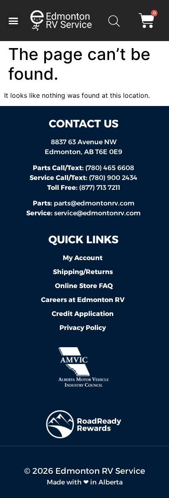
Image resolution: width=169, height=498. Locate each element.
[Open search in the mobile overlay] (113, 20)
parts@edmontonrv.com (94, 203)
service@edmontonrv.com (97, 213)
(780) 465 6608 (83, 168)
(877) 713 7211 (83, 187)
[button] (13, 20)
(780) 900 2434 (83, 178)
